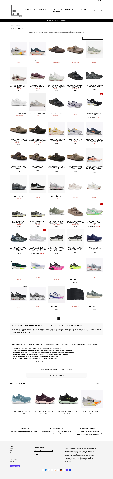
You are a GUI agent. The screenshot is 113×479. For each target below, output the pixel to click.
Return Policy (13, 457)
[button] (73, 279)
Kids (56, 9)
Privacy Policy (13, 459)
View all (99, 383)
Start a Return (13, 454)
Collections (16, 25)
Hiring (11, 448)
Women (41, 9)
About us (12, 461)
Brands (78, 9)
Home (11, 25)
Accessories (66, 9)
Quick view (18, 56)
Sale (86, 9)
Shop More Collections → (56, 375)
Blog (11, 450)
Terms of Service (14, 452)
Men (49, 9)
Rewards (56, 11)
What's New (30, 9)
